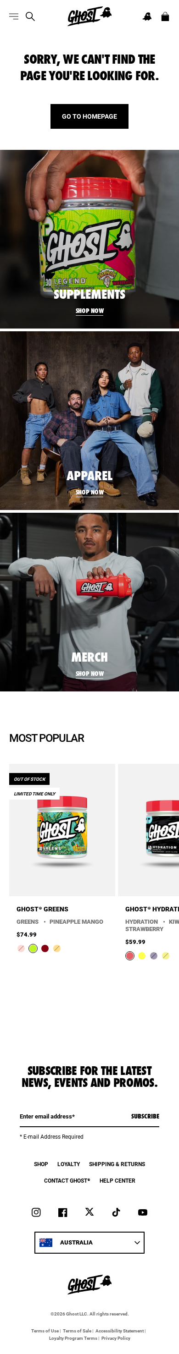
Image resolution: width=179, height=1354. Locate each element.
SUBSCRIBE (145, 1116)
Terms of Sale (77, 1330)
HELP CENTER (117, 1180)
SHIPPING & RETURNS (117, 1164)
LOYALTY (68, 1164)
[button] (146, 16)
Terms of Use (45, 1330)
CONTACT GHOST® (67, 1180)
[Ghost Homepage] (89, 16)
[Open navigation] (13, 16)
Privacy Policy (115, 1338)
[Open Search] (30, 16)
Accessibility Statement (119, 1330)
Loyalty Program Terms (73, 1338)
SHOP (41, 1164)
